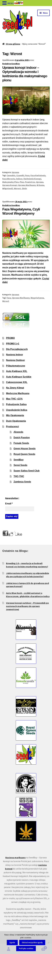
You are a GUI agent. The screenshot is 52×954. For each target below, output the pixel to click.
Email (9, 503)
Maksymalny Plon (10, 182)
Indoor (19, 178)
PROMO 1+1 (12, 343)
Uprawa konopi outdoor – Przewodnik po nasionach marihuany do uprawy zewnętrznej (27, 606)
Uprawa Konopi (9, 185)
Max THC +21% (14, 399)
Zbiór (24, 188)
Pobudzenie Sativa (16, 404)
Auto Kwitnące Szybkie (18, 377)
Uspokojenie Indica (16, 410)
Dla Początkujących (17, 349)
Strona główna (13, 44)
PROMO (10, 338)
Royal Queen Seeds (24, 454)
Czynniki (20, 175)
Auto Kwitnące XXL (16, 371)
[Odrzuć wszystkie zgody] (48, 942)
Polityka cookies (26, 948)
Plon (22, 182)
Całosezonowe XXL (16, 382)
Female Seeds (21, 443)
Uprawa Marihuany (27, 185)
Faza (27, 175)
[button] (5, 3)
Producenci (12, 426)
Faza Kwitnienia (37, 175)
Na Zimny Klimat (15, 388)
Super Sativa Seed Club (27, 470)
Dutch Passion (22, 437)
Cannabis (11, 175)
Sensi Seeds (20, 465)
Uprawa (15, 172)
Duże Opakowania (16, 421)
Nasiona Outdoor (15, 360)
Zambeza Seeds (22, 482)
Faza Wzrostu (8, 178)
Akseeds (18, 432)
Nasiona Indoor (14, 354)
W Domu (40, 185)
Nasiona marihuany (15, 857)
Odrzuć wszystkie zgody (32, 942)
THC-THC (19, 476)
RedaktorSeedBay (11, 63)
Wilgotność (7, 188)
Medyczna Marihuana (17, 393)
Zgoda (12, 942)
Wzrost (17, 188)
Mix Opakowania (15, 415)
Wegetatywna (37, 298)
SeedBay (19, 459)
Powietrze (30, 182)
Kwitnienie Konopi (32, 178)
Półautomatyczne (15, 366)
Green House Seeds (25, 448)
